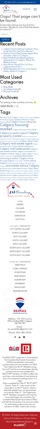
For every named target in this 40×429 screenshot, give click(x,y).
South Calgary (20, 240)
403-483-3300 (10, 2)
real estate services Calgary (23, 168)
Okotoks (20, 220)
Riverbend (20, 284)
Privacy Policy (30, 418)
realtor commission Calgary (19, 171)
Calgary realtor (7, 154)
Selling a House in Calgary (8, 177)
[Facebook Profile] (15, 337)
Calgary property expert (13, 133)
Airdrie (20, 205)
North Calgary (20, 233)
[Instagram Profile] (24, 337)
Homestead (20, 272)
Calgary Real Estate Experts (23, 146)
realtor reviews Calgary (14, 173)
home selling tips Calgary (16, 163)
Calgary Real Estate (29, 141)
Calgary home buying (26, 117)
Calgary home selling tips (23, 122)
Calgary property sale (29, 136)
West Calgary (20, 244)
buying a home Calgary (9, 117)
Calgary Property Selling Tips (29, 139)
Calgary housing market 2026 (24, 130)
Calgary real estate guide (15, 149)
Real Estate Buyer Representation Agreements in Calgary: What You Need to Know (19, 60)
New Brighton (20, 291)
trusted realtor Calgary (26, 180)
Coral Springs (20, 269)
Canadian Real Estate (23, 156)
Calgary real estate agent (16, 143)
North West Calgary (20, 252)
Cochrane (20, 212)
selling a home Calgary (9, 175)
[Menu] (35, 9)
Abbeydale (20, 265)
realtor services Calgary (30, 173)
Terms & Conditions (13, 418)
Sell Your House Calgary (25, 177)
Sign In (26, 9)
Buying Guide (9, 92)
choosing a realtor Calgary (13, 158)
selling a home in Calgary (28, 175)
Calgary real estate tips (26, 151)
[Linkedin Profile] (20, 337)
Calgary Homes (21, 120)
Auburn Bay (20, 280)
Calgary (20, 208)
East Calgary (20, 237)
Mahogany (20, 287)
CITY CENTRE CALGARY (20, 229)
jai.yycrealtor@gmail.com (26, 2)
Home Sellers (19, 161)
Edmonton (20, 216)
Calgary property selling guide (10, 139)
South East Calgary (20, 255)
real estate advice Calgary (22, 165)
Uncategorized (10, 89)
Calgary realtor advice (24, 154)
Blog (5, 87)
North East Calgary (20, 248)
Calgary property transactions (10, 141)
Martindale (20, 276)
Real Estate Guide (5, 168)
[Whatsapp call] (35, 423)
